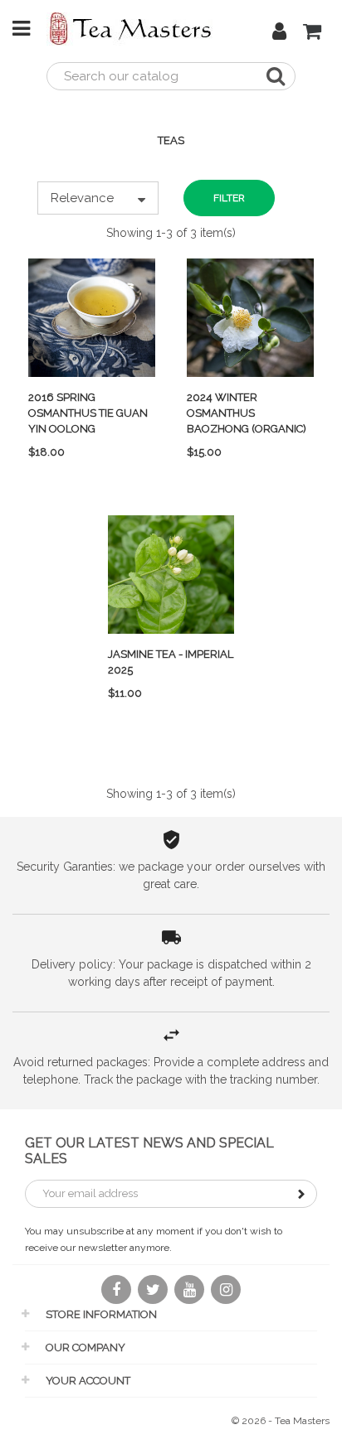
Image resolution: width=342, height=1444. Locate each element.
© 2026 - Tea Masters (281, 1421)
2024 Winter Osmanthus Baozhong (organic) (246, 413)
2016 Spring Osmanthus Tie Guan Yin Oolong (88, 413)
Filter (229, 198)
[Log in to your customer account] (279, 34)
